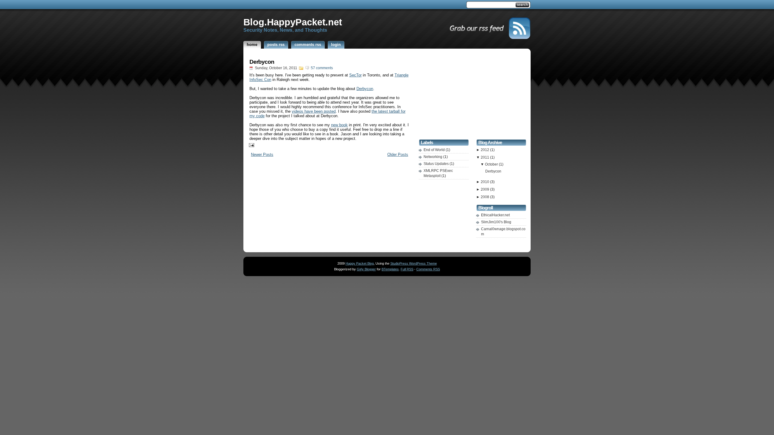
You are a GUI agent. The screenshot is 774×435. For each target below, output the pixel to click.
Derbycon (261, 62)
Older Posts (397, 154)
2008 (485, 197)
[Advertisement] (472, 95)
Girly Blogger (366, 269)
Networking (433, 157)
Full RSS (407, 269)
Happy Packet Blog (360, 263)
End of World (435, 150)
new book (339, 125)
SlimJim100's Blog (496, 222)
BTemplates (390, 269)
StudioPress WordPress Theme (413, 263)
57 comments (322, 68)
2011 (485, 157)
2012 (485, 150)
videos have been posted (314, 111)
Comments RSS (428, 269)
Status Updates (437, 164)
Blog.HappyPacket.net (292, 22)
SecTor (355, 75)
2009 (485, 189)
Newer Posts (262, 154)
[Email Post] (250, 144)
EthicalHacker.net (495, 215)
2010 (485, 182)
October (492, 164)
